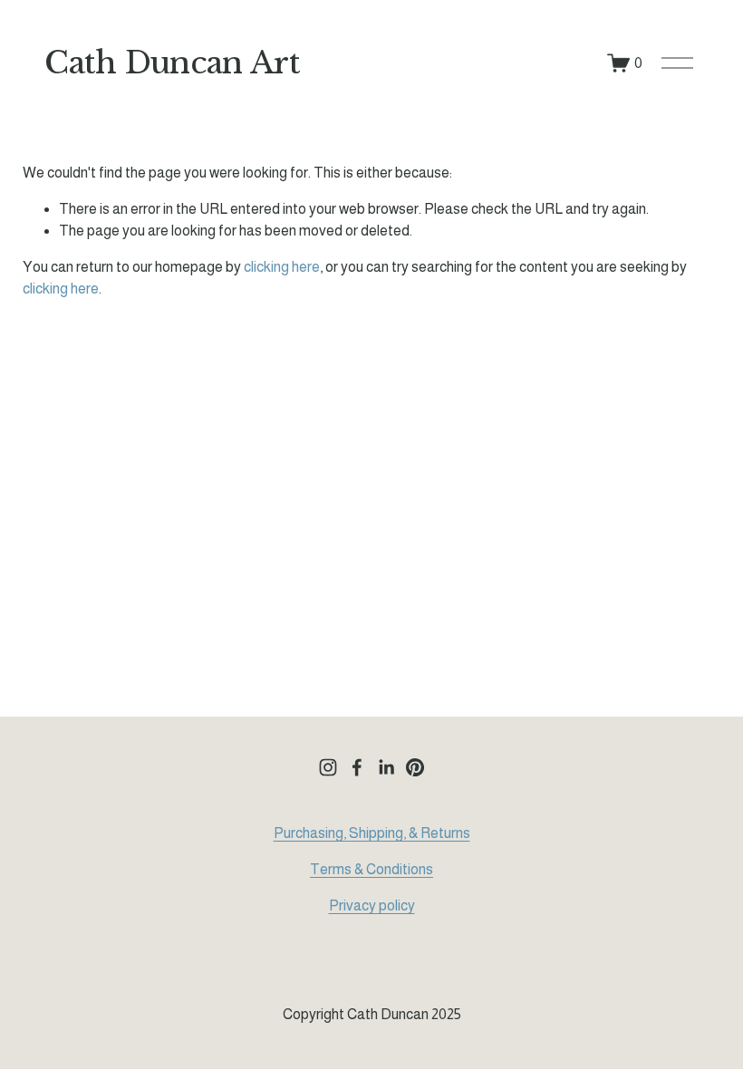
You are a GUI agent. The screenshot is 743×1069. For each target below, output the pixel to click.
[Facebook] (357, 767)
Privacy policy (372, 905)
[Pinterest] (415, 767)
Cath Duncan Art (172, 62)
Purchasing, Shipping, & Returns (372, 833)
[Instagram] (328, 767)
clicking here (282, 266)
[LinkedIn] (386, 767)
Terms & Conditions (371, 869)
